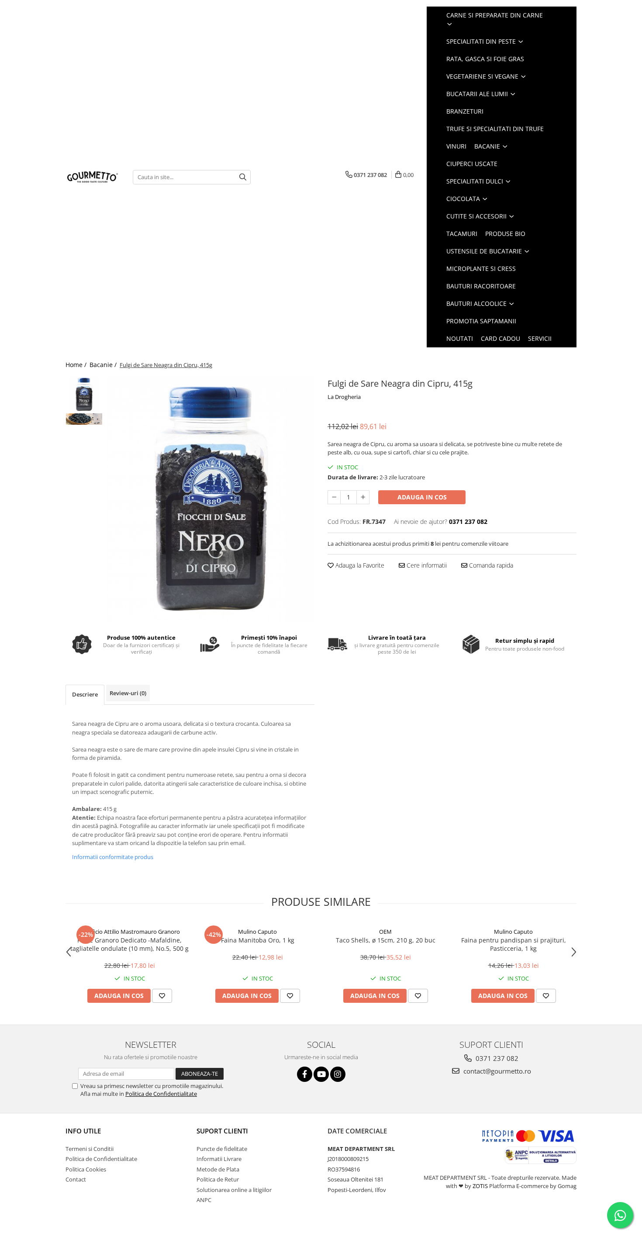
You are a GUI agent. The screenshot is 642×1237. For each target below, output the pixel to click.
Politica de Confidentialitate (161, 1094)
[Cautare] (243, 177)
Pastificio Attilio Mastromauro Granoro (129, 932)
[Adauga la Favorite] (162, 996)
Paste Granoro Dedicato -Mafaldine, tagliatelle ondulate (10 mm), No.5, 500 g (129, 944)
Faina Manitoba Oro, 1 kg (257, 940)
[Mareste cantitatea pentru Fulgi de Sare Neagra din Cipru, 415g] (362, 497)
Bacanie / (104, 364)
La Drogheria (344, 397)
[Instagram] (337, 1074)
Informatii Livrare (219, 1159)
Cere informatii (426, 565)
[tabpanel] (210, 499)
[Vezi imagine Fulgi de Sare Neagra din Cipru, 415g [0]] (84, 394)
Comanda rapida (490, 565)
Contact (76, 1179)
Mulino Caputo (257, 932)
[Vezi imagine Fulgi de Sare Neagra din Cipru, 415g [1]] (84, 419)
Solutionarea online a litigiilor (234, 1190)
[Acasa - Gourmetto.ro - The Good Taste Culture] (93, 177)
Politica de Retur (218, 1179)
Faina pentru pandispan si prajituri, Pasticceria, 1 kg (513, 944)
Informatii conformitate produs (112, 857)
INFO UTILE (83, 1130)
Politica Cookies (86, 1169)
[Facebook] (304, 1074)
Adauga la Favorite (359, 565)
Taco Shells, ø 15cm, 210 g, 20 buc (385, 940)
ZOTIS (480, 1186)
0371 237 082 (496, 1058)
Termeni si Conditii (90, 1149)
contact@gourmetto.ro (496, 1071)
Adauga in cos (422, 497)
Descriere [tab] (85, 694)
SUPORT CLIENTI (222, 1130)
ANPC (204, 1200)
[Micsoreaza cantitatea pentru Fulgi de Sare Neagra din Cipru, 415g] (334, 497)
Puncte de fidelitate (222, 1149)
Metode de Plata (218, 1169)
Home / (77, 364)
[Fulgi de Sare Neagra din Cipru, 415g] (210, 499)
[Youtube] (321, 1074)
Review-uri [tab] (128, 693)
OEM (385, 932)
